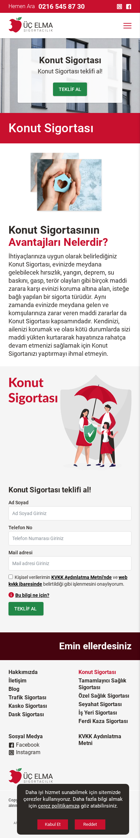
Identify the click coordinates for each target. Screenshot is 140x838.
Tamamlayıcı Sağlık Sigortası (102, 684)
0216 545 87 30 (61, 6)
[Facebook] (129, 6)
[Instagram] (120, 6)
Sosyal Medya (25, 736)
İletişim (17, 680)
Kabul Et (52, 824)
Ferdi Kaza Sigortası (103, 721)
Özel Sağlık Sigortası (103, 696)
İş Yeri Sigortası (97, 712)
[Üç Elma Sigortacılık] (27, 25)
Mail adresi (20, 552)
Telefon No (20, 527)
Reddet (90, 824)
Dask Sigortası (26, 714)
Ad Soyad (18, 502)
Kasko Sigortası (27, 706)
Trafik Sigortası (27, 697)
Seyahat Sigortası (100, 704)
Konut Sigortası (97, 672)
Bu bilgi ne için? (32, 595)
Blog (13, 689)
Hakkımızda (23, 672)
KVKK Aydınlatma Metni (99, 739)
